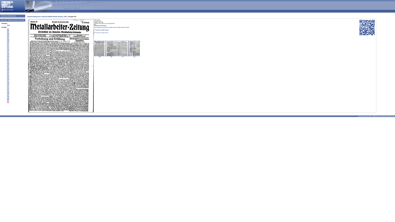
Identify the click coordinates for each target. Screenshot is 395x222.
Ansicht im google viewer (102, 32)
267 (123, 56)
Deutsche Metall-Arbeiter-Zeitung (12, 20)
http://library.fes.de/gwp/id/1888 (106, 23)
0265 (100, 56)
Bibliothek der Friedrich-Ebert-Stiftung (382, 116)
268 (134, 56)
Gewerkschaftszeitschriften (365, 116)
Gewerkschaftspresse (8, 16)
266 (111, 56)
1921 (65, 16)
